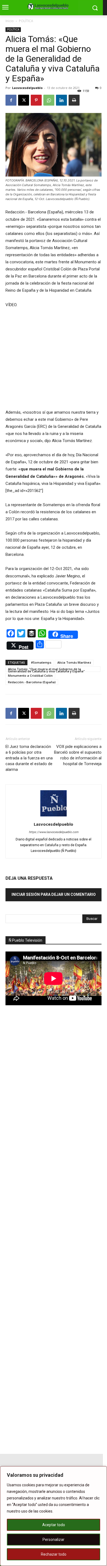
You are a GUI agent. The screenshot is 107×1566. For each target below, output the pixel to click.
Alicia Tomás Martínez (74, 662)
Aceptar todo (53, 1525)
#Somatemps (41, 662)
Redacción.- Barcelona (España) (32, 682)
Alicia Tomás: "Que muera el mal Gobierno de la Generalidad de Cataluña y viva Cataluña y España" (46, 669)
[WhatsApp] (48, 100)
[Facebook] (10, 100)
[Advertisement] (46, 1105)
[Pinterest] (36, 100)
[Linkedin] (61, 100)
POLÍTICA (26, 21)
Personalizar (53, 1539)
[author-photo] (53, 816)
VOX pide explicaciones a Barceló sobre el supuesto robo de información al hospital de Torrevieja (78, 755)
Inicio (9, 21)
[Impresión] (74, 100)
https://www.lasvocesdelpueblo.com (53, 832)
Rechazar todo (53, 1554)
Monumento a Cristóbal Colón (30, 675)
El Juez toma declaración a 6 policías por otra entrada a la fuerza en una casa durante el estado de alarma (29, 758)
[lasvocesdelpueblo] (49, 6)
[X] (23, 100)
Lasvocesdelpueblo (27, 88)
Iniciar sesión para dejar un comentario (54, 894)
